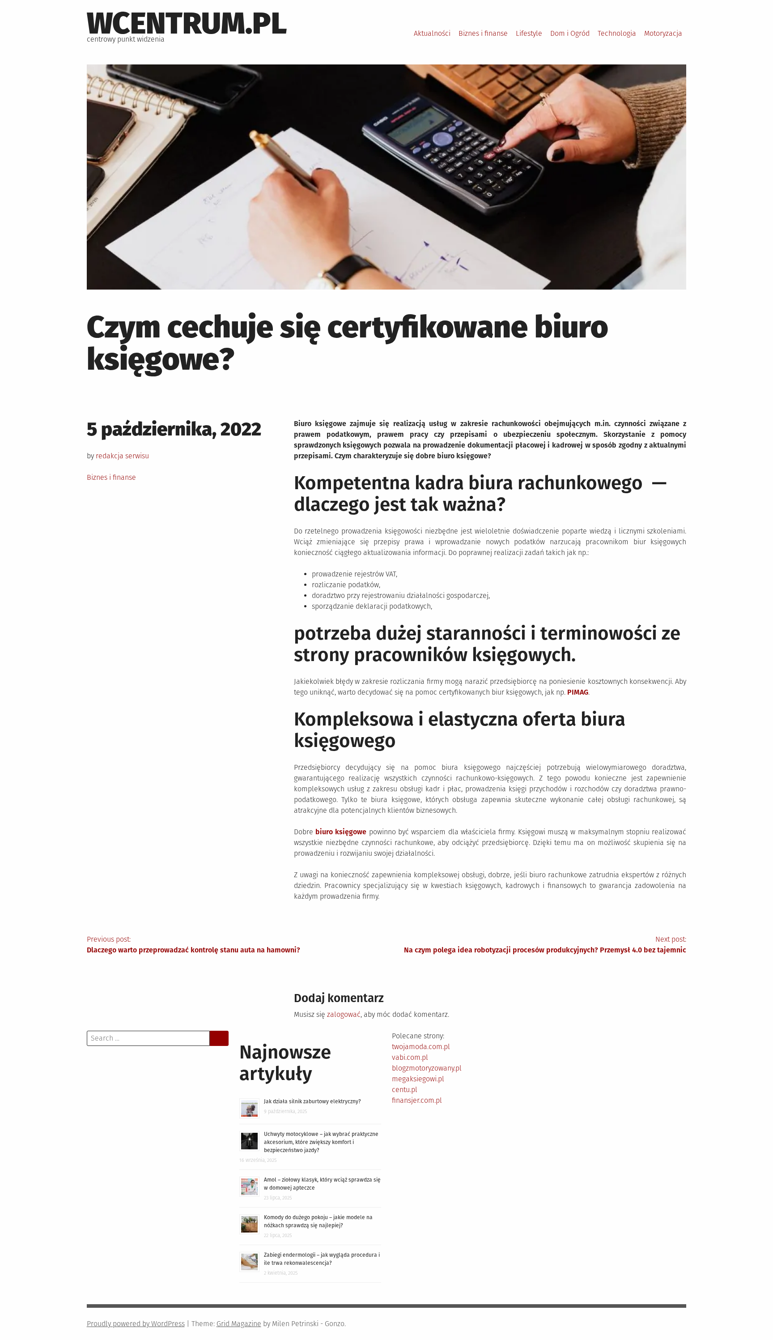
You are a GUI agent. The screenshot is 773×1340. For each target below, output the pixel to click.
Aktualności (432, 33)
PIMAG (577, 692)
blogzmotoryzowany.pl (427, 1068)
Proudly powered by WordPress (136, 1323)
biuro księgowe (340, 832)
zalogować (344, 1014)
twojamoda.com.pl (421, 1046)
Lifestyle (529, 33)
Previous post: (193, 944)
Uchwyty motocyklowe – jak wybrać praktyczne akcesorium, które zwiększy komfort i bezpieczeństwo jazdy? (321, 1142)
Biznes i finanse (483, 33)
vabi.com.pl (410, 1057)
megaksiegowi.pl (418, 1079)
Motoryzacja (663, 33)
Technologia (617, 33)
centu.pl (404, 1089)
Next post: (545, 944)
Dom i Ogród (570, 33)
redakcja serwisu (122, 456)
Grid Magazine (239, 1323)
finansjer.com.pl (417, 1100)
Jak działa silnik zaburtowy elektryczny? (312, 1101)
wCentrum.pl (187, 23)
